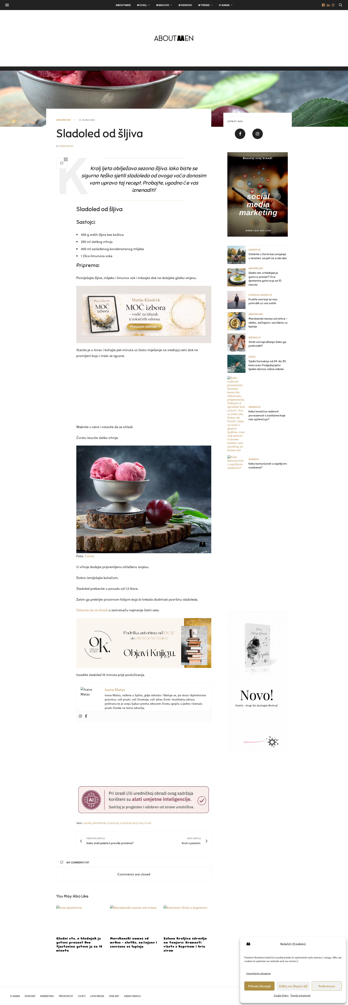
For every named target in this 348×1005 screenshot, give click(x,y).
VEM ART (114, 996)
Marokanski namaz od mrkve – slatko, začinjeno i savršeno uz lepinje (133, 942)
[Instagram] (80, 716)
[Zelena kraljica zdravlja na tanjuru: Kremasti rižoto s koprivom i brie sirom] (187, 919)
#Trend (204, 5)
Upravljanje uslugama (258, 973)
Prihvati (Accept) (259, 986)
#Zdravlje (254, 249)
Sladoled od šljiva (99, 134)
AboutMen (123, 5)
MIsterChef (99, 823)
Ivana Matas (66, 146)
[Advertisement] (143, 392)
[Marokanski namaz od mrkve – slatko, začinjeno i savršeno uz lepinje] (134, 919)
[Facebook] (86, 716)
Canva (89, 556)
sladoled (113, 823)
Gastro (87, 823)
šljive (147, 823)
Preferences (326, 986)
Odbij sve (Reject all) (293, 986)
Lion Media (97, 996)
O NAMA (15, 996)
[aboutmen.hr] (174, 38)
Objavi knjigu (132, 996)
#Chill (142, 5)
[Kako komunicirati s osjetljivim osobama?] (238, 464)
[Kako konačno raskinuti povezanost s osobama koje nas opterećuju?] (238, 414)
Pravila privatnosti (300, 995)
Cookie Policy (281, 995)
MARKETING (47, 996)
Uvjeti (81, 996)
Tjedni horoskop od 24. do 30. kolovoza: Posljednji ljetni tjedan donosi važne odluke (267, 365)
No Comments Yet (77, 862)
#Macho (162, 5)
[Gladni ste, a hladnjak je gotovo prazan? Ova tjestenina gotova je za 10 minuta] (80, 919)
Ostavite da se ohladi (92, 610)
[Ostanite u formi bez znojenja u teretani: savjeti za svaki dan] (238, 255)
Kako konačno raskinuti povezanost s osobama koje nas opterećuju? (267, 415)
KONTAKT (30, 996)
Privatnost (66, 996)
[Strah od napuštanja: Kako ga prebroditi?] (238, 342)
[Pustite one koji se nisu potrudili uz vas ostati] (238, 300)
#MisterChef (63, 120)
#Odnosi (185, 5)
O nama (224, 5)
